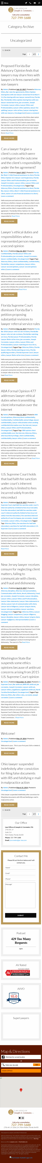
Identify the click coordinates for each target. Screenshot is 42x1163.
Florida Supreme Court (24, 352)
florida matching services (21, 350)
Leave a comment (32, 113)
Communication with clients (11, 593)
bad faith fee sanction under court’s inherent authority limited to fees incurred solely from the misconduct (19, 512)
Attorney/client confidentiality (24, 417)
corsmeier (28, 695)
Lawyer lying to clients (27, 606)
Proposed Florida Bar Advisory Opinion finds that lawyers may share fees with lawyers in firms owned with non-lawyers (20, 75)
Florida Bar (5, 264)
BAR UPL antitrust (29, 684)
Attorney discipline (8, 591)
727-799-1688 (21, 17)
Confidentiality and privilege (23, 420)
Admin (5, 89)
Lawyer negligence (8, 619)
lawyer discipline (7, 617)
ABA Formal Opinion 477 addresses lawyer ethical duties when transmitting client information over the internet (19, 400)
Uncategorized (19, 113)
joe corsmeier (24, 102)
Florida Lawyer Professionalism (19, 337)
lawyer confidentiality (9, 259)
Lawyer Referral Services (15, 355)
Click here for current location (15, 1057)
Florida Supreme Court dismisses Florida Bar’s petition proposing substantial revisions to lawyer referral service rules (20, 314)
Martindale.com (23, 1142)
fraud (38, 593)
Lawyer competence (17, 264)
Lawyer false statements (10, 601)
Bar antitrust (17, 684)
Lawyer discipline (31, 596)
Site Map (36, 1138)
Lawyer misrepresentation (10, 609)
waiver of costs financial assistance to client (21, 193)
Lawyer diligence (29, 614)
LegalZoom (16, 690)
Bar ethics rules (18, 695)
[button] (21, 1090)
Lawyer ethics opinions (21, 108)
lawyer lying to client (32, 617)
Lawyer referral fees (15, 110)
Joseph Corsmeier (7, 183)
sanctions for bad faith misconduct (22, 526)
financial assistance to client (23, 188)
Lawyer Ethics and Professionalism (18, 428)
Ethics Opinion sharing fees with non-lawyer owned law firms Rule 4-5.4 (20, 94)
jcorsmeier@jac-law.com (18, 840)
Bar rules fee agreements (15, 92)
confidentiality (34, 261)
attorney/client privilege (10, 436)
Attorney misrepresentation (26, 591)
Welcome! (8, 733)
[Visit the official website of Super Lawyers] (21, 1034)
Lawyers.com (13, 1142)
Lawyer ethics (14, 105)
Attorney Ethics (6, 188)
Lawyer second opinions (9, 267)
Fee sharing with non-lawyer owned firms (19, 97)
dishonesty (31, 593)
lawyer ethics (9, 191)
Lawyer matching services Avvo (24, 345)
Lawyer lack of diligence (9, 606)
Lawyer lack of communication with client (21, 604)
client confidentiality (20, 261)
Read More (9, 133)
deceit (24, 593)
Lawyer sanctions (27, 609)
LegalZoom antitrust (28, 690)
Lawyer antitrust (29, 687)
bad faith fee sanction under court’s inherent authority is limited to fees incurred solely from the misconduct (20, 507)
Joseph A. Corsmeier (21, 1031)
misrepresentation (22, 619)
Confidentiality (6, 253)
